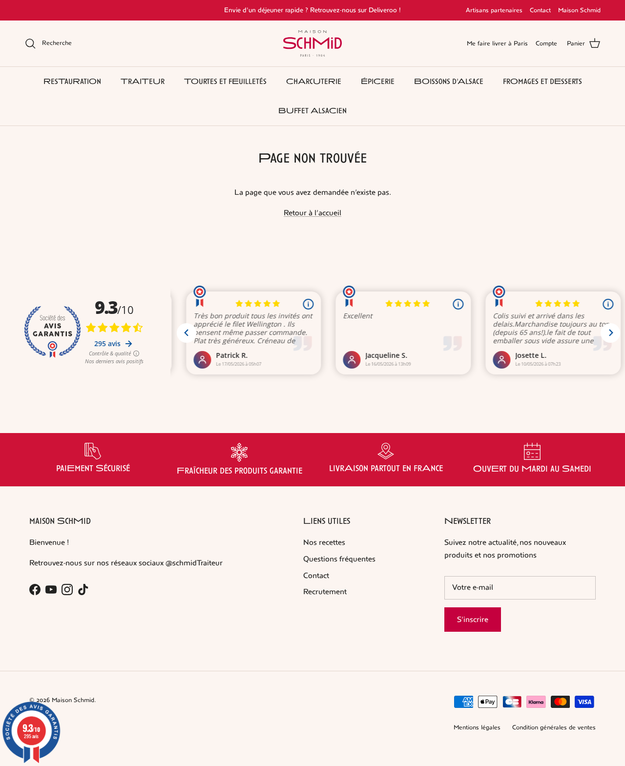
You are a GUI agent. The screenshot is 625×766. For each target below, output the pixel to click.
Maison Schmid (579, 10)
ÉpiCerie (378, 81)
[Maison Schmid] (312, 43)
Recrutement (325, 591)
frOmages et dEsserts (542, 81)
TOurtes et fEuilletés (225, 81)
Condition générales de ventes (554, 727)
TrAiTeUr (143, 81)
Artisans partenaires (494, 10)
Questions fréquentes (339, 559)
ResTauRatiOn (72, 81)
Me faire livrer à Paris (497, 43)
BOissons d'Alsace (448, 81)
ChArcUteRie (313, 81)
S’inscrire (472, 619)
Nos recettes (324, 542)
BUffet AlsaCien (312, 110)
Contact (540, 10)
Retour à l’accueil (312, 212)
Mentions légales (477, 727)
